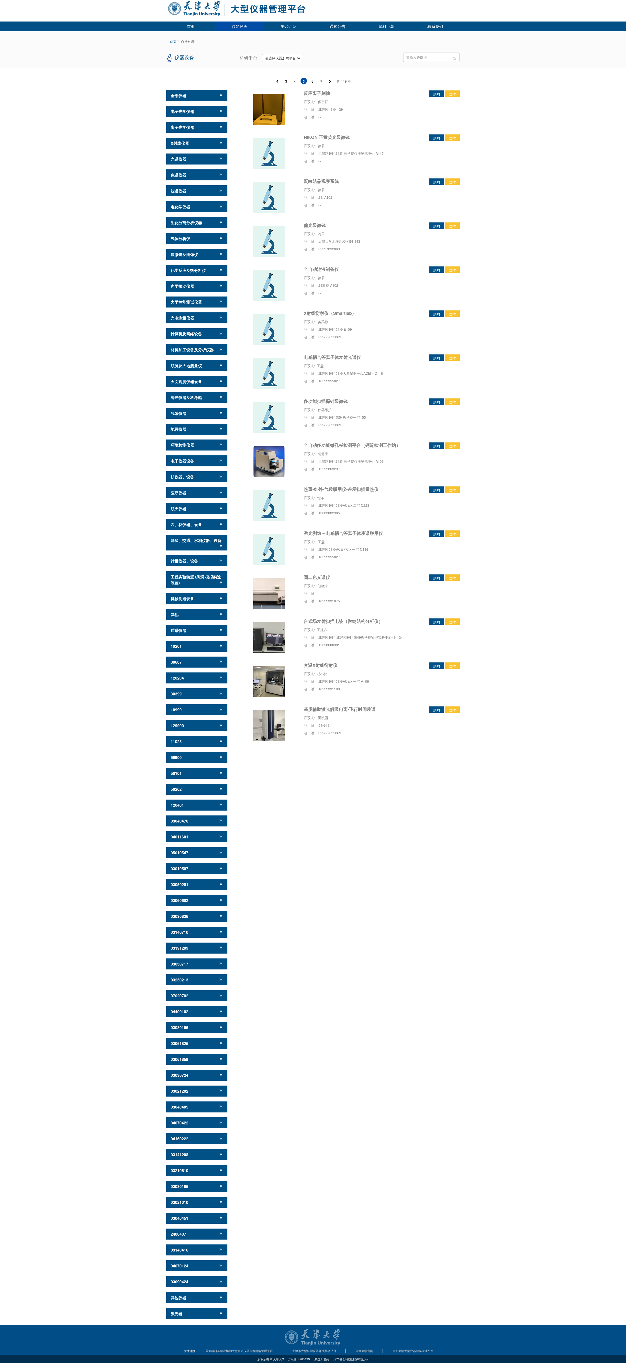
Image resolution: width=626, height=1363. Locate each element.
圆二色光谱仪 (317, 577)
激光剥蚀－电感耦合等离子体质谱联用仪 (343, 533)
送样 (452, 93)
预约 (436, 93)
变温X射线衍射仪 (320, 665)
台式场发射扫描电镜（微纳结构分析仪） (343, 621)
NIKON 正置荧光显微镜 (327, 137)
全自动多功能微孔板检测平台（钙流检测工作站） (352, 445)
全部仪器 (178, 95)
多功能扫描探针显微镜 (326, 401)
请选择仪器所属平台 (281, 57)
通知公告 (337, 26)
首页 (191, 26)
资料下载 (386, 26)
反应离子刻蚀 (317, 93)
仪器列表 (239, 26)
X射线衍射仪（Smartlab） (330, 313)
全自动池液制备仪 (321, 269)
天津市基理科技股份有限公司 (350, 1359)
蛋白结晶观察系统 (321, 181)
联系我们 (435, 26)
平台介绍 (288, 26)
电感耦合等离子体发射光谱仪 (332, 357)
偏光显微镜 (315, 225)
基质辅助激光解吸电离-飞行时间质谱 (340, 709)
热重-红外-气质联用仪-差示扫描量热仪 (341, 489)
